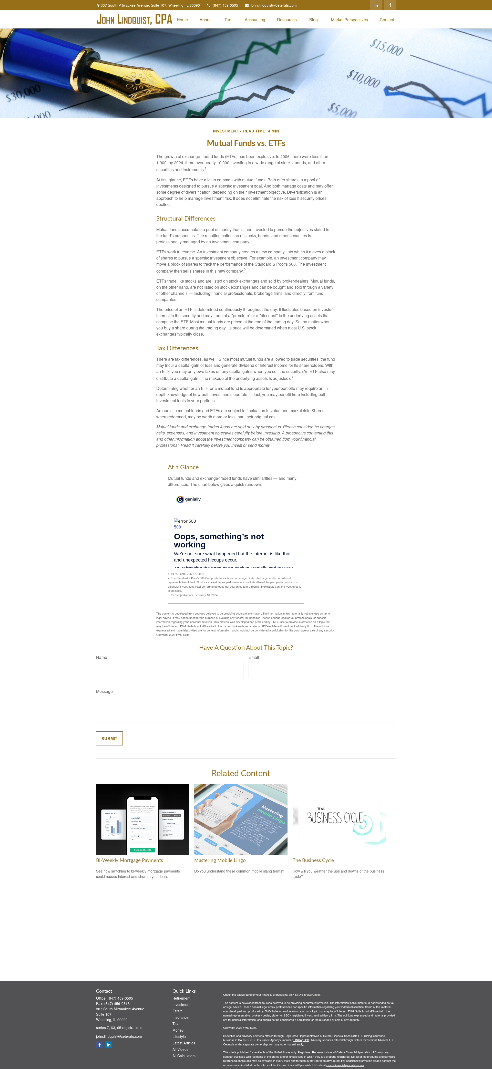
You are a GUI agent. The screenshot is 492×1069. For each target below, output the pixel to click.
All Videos (180, 1049)
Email (254, 657)
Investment (181, 1004)
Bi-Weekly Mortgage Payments (129, 860)
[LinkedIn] (376, 5)
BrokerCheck (312, 994)
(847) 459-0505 (225, 5)
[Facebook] (390, 5)
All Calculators (184, 1055)
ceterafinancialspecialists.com (345, 1065)
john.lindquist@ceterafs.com (274, 5)
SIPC (306, 1040)
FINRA (297, 1040)
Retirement (181, 998)
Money (177, 1030)
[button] (182, 19)
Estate (177, 1010)
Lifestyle (179, 1036)
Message (104, 691)
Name (101, 657)
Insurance (180, 1017)
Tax (175, 1023)
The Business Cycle (313, 860)
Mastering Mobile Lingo (220, 860)
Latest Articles (183, 1042)
